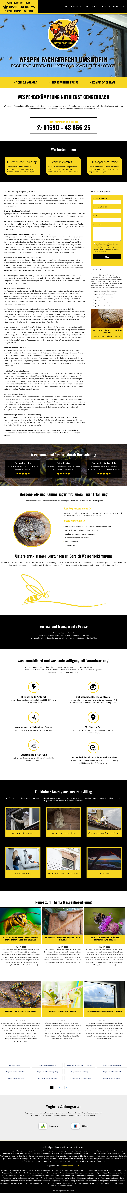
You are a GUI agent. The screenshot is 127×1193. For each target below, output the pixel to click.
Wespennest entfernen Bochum (87, 1181)
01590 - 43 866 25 (19, 6)
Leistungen (106, 6)
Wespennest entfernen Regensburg (60, 1183)
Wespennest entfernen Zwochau (15, 1072)
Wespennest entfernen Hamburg (18, 1175)
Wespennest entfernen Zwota (47, 1065)
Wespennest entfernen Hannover (38, 1181)
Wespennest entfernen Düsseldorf (15, 1178)
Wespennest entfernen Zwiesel (112, 1072)
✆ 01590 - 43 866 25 (63, 127)
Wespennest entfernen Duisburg (63, 1181)
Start (66, 6)
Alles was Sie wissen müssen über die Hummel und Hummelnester (105, 938)
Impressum (56, 1191)
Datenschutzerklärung (15, 1065)
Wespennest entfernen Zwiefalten (47, 1078)
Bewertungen (76, 6)
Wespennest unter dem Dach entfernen (20, 1011)
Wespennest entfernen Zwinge (79, 1072)
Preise (86, 6)
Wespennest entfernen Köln (66, 1175)
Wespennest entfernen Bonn (35, 1183)
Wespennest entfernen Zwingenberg (47, 1072)
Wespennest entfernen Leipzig (112, 1178)
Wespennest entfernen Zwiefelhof (15, 1078)
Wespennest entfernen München (43, 1175)
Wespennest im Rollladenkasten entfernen (104, 1011)
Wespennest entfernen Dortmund (41, 1178)
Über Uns (95, 6)
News (123, 6)
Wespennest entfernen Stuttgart (114, 1175)
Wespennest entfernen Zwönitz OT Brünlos (79, 1065)
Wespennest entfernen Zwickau (112, 1078)
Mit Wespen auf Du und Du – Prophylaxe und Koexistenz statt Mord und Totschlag (20, 938)
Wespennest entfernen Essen (65, 1178)
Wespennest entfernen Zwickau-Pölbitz (79, 1078)
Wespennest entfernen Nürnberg (86, 1183)
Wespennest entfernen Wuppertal (112, 1181)
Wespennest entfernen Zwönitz (112, 1065)
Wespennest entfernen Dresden (13, 1181)
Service (115, 6)
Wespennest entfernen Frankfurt (89, 1175)
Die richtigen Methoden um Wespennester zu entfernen (62, 938)
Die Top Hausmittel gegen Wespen (62, 1011)
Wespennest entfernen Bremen (89, 1178)
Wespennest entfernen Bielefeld (12, 1183)
